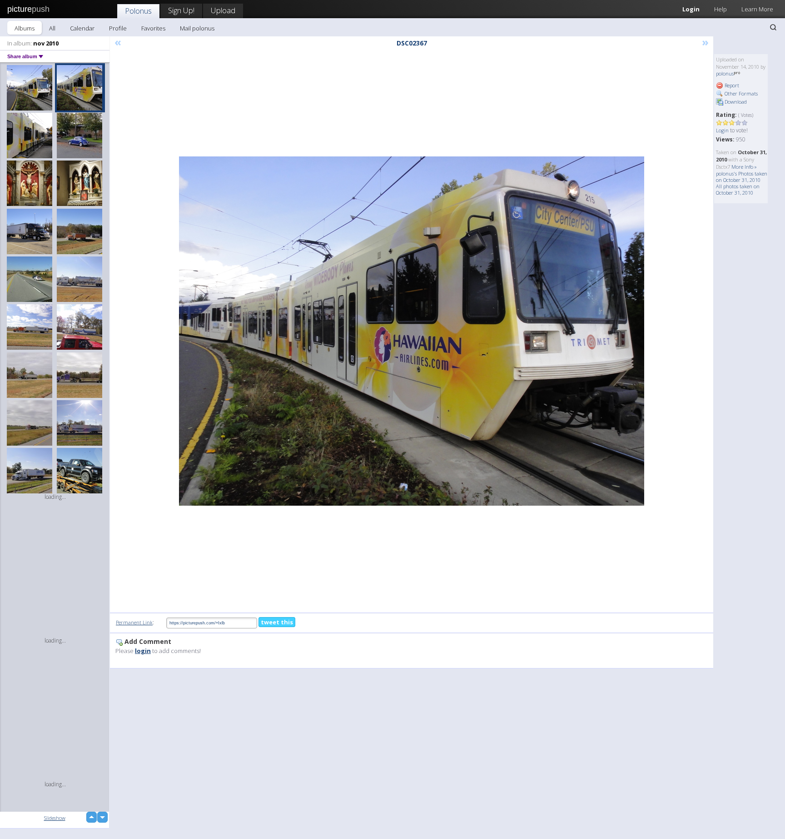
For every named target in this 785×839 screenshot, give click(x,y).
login (143, 651)
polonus (725, 73)
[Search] (773, 27)
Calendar (82, 28)
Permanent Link (134, 622)
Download (735, 101)
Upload (223, 10)
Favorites (153, 28)
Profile (118, 28)
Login (691, 9)
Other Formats (740, 93)
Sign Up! (181, 10)
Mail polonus (197, 28)
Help (720, 9)
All (52, 28)
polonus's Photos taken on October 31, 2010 (741, 176)
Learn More (757, 9)
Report (731, 85)
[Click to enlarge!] (411, 331)
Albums (25, 28)
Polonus (138, 10)
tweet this (277, 622)
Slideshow (54, 817)
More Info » (744, 166)
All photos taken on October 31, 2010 (738, 189)
